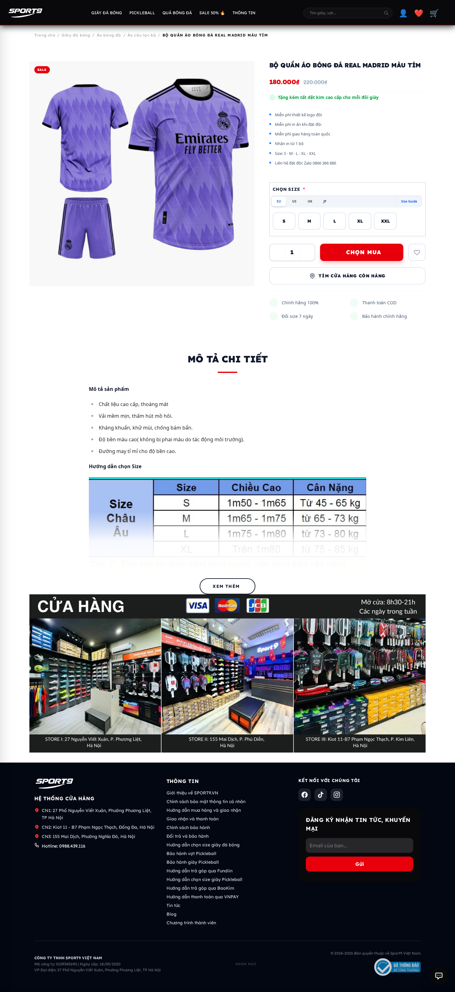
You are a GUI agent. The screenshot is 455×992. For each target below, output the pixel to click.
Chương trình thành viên (191, 923)
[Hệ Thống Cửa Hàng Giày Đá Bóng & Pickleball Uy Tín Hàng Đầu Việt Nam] (25, 13)
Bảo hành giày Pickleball (193, 862)
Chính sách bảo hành (188, 827)
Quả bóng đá (177, 12)
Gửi (359, 864)
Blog (171, 914)
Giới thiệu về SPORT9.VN (192, 793)
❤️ (418, 13)
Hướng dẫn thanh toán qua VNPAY (203, 897)
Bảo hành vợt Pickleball (191, 853)
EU (279, 201)
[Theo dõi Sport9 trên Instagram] (337, 795)
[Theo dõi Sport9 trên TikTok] (320, 795)
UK (310, 201)
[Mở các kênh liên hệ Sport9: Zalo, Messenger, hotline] (439, 976)
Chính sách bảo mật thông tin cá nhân (206, 801)
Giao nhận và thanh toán (193, 819)
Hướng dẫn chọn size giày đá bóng (203, 845)
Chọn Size (289, 189)
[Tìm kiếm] (386, 13)
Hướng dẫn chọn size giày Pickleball (204, 879)
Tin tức (173, 905)
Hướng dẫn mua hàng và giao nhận (204, 810)
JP (324, 201)
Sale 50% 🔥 (212, 12)
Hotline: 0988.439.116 (63, 846)
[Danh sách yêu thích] (417, 252)
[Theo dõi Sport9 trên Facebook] (304, 795)
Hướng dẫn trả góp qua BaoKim (200, 888)
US (294, 201)
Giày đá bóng (106, 12)
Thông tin (243, 12)
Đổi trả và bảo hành (188, 836)
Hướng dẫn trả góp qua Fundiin (199, 871)
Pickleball (142, 12)
